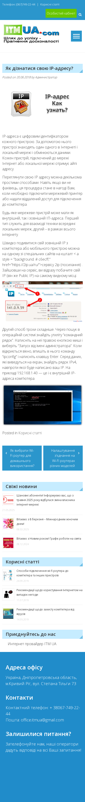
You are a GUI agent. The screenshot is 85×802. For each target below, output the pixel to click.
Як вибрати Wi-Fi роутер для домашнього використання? (22, 458)
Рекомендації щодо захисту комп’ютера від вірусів (45, 611)
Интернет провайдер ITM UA (32, 643)
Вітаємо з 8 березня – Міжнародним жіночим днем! (47, 521)
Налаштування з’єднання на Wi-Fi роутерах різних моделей (62, 458)
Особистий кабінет (61, 13)
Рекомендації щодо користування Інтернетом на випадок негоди (50, 592)
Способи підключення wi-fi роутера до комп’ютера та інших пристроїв (42, 573)
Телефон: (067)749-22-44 (18, 4)
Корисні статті (49, 4)
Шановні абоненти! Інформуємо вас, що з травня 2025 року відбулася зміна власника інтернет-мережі (46, 500)
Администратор (46, 77)
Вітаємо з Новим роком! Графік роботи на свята (49, 538)
